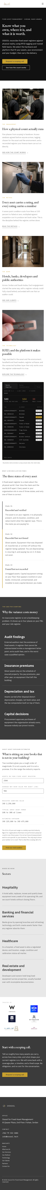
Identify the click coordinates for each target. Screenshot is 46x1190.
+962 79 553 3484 (10, 1133)
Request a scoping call (15, 61)
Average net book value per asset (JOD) (20, 787)
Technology (6, 1158)
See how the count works (16, 68)
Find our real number (14, 848)
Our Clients (6, 1161)
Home (4, 1146)
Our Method (6, 1155)
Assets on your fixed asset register (19, 777)
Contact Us (5, 1166)
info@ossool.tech (10, 1137)
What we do (6, 1149)
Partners (5, 1163)
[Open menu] (43, 4)
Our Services (6, 1152)
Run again (8, 458)
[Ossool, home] (7, 4)
